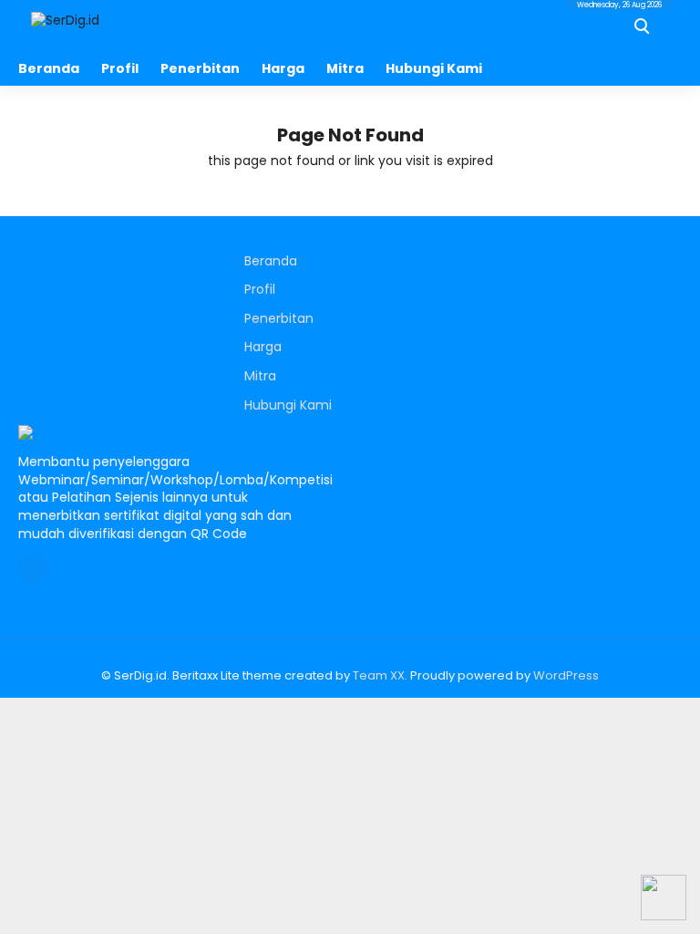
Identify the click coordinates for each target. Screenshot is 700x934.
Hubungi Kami (434, 68)
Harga (283, 68)
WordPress (566, 675)
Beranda (48, 68)
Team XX (379, 675)
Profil (120, 68)
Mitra (345, 68)
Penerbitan (200, 68)
